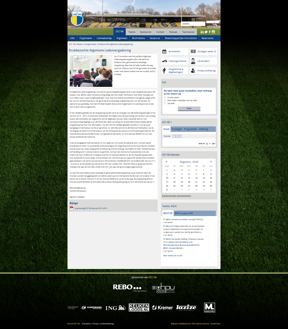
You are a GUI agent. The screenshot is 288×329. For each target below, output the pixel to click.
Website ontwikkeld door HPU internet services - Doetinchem (195, 324)
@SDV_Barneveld (173, 239)
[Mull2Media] (143, 307)
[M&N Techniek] (119, 307)
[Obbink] (190, 307)
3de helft (170, 103)
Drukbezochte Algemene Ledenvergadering (115, 44)
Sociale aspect (173, 97)
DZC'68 (119, 31)
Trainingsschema (177, 61)
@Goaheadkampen (171, 245)
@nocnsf (169, 226)
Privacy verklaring (206, 70)
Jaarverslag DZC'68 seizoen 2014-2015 (91, 208)
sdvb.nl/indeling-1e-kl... (184, 242)
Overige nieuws (90, 44)
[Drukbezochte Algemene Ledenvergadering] (91, 71)
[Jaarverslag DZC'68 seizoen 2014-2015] (71, 208)
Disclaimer (86, 324)
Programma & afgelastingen (176, 71)
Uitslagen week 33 (206, 51)
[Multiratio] (167, 307)
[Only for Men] (214, 307)
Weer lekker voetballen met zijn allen (182, 100)
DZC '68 (72, 44)
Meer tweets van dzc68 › (173, 256)
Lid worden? (203, 61)
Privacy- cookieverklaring (103, 324)
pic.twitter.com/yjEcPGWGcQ (191, 219)
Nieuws (80, 44)
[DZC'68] (76, 18)
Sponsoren (145, 32)
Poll (164, 82)
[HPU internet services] (163, 288)
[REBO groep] (130, 288)
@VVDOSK (195, 245)
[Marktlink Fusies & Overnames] (96, 307)
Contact (160, 32)
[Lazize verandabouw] (72, 307)
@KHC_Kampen (172, 219)
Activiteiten (174, 51)
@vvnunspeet (185, 245)
